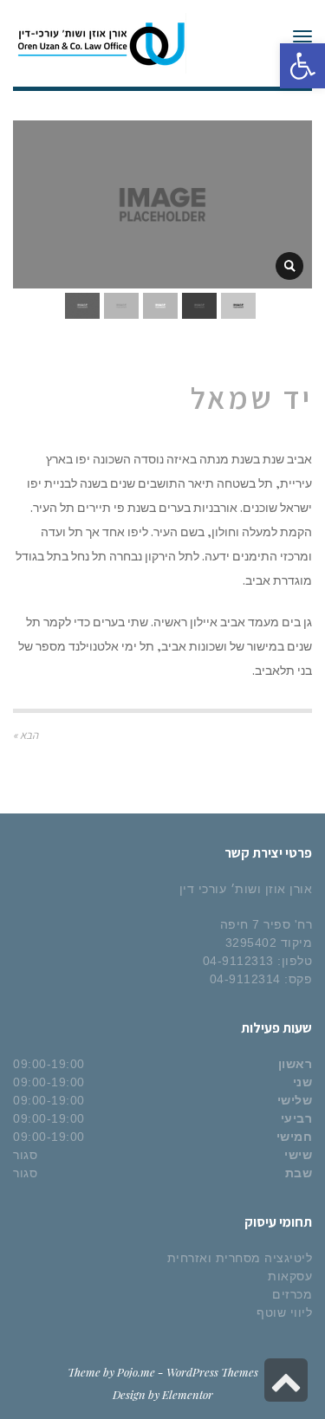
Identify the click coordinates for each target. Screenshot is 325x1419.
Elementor (187, 1394)
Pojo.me (136, 1371)
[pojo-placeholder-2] (289, 266)
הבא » (25, 735)
